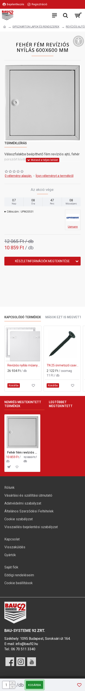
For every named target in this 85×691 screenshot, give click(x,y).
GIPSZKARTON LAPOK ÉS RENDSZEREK (35, 26)
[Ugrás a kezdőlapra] (4, 27)
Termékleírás (15, 143)
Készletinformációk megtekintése (42, 261)
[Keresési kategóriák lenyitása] (65, 15)
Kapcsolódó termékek (22, 317)
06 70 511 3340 (23, 649)
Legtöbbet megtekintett (61, 404)
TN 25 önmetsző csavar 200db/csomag (63, 365)
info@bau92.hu (26, 644)
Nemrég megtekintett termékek (22, 404)
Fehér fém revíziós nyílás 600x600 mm (23, 452)
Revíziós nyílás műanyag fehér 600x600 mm (23, 365)
